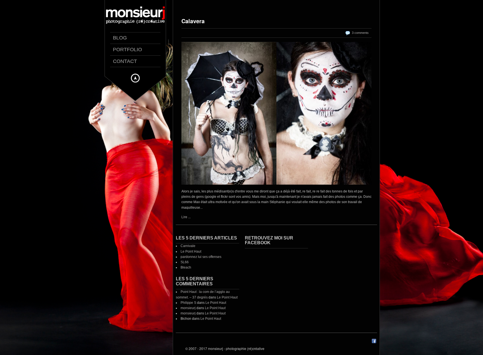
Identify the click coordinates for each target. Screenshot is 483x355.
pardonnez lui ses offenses (201, 257)
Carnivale (188, 246)
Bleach (186, 267)
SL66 (185, 262)
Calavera (193, 21)
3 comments (360, 32)
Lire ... (186, 216)
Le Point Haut (191, 251)
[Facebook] (374, 342)
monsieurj (188, 308)
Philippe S (188, 303)
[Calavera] (276, 113)
